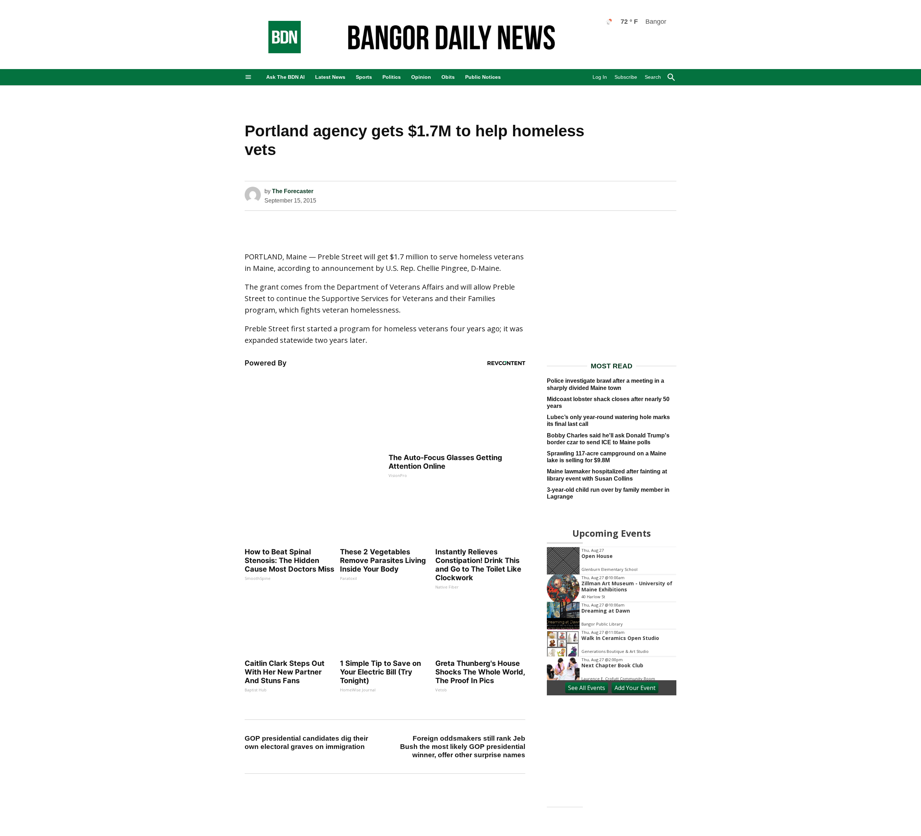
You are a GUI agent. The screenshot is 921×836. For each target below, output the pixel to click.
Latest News (330, 77)
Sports (364, 77)
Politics (391, 77)
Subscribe (625, 77)
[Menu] (248, 77)
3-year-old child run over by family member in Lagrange (608, 493)
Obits (448, 77)
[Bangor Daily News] (277, 51)
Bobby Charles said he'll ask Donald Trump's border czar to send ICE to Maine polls (608, 438)
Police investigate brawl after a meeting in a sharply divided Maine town (605, 384)
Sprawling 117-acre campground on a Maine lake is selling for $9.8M (606, 456)
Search (653, 77)
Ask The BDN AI (285, 77)
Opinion (421, 77)
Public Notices (483, 77)
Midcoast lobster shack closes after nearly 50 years (608, 402)
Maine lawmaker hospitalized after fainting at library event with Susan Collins (607, 474)
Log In (600, 77)
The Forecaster (292, 191)
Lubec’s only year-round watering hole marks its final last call (608, 420)
